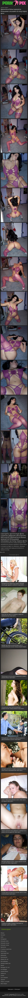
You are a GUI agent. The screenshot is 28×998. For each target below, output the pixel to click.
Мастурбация (4, 961)
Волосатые (3, 951)
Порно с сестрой (5, 981)
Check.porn (17, 989)
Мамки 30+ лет (4, 959)
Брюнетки (3, 947)
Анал (2, 937)
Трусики (3, 979)
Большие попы (4, 941)
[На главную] (14, 3)
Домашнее (3, 955)
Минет (2, 965)
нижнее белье (4, 971)
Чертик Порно (4, 7)
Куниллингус (4, 957)
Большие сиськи (5, 943)
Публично (3, 973)
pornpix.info (12, 994)
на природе (4, 969)
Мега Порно (4, 983)
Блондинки (3, 939)
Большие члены (5, 945)
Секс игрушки (4, 977)
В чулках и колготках (6, 949)
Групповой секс (5, 953)
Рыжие (2, 975)
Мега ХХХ (2, 552)
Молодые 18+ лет (5, 967)
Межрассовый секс (6, 963)
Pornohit (3, 935)
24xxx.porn (10, 989)
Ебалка (2, 933)
